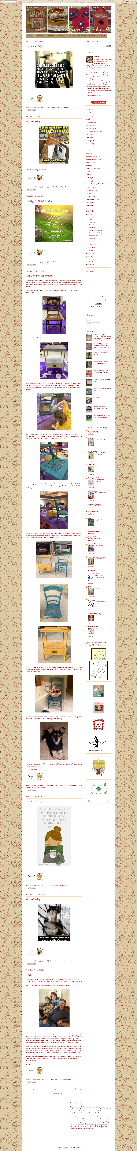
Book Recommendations (92, 131)
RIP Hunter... (96, 397)
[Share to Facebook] (33, 110)
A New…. (97, 466)
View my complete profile (93, 95)
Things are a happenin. (94, 513)
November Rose (92, 544)
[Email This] (28, 110)
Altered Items (58, 785)
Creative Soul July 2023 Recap (96, 506)
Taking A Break (99, 545)
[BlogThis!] (30, 110)
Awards (102, 36)
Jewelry (88, 165)
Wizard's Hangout (93, 626)
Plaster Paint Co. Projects (40, 276)
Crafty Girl (91, 464)
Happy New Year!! (93, 433)
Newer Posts (30, 1089)
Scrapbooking (90, 187)
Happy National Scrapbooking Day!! (100, 576)
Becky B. (98, 56)
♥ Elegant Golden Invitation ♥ (99, 480)
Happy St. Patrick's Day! (39, 201)
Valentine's (89, 205)
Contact (40, 36)
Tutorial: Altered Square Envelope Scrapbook (100, 362)
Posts (89, 320)
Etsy (87, 150)
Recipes (61, 36)
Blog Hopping (90, 128)
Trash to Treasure (31, 787)
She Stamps (91, 587)
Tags (87, 193)
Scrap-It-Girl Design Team (93, 184)
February (92, 244)
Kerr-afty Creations (93, 511)
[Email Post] (48, 107)
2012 (89, 259)
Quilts (87, 175)
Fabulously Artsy (93, 491)
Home (30, 36)
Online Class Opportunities (94, 168)
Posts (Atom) (58, 1094)
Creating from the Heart (94, 478)
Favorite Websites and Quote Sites (82, 36)
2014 (89, 253)
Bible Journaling (90, 122)
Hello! (29, 975)
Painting (79, 785)
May (91, 219)
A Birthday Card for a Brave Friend (101, 454)
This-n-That (58, 1079)
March (92, 222)
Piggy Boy (97, 588)
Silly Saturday (33, 121)
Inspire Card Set (99, 628)
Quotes (57, 107)
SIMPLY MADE (92, 600)
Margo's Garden (92, 537)
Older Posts (77, 1089)
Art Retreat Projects (100, 440)
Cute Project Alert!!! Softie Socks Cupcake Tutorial (100, 371)
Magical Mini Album (100, 615)
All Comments (92, 324)
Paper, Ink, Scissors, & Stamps (96, 557)
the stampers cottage (94, 613)
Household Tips (90, 162)
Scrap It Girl (91, 570)
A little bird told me (100, 492)
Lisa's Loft (90, 518)
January (92, 247)
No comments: (65, 107)
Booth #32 (90, 438)
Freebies (88, 153)
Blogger (76, 1147)
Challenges (89, 141)
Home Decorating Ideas (69, 785)
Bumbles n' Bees (92, 451)
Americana (89, 116)
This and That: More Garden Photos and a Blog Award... (101, 416)
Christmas (89, 144)
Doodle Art (89, 147)
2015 (89, 251)
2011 (89, 262)
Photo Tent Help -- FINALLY (95, 538)
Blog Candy (89, 125)
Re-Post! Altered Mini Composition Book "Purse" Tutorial (101, 408)
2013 (89, 256)
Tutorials (51, 36)
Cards (87, 137)
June (91, 217)
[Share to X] (31, 110)
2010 (89, 264)
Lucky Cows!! (98, 520)
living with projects (93, 531)
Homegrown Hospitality (94, 504)
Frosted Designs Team (92, 156)
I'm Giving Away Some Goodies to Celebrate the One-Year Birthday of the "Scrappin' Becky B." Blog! (102, 337)
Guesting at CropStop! (101, 602)
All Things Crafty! (93, 431)
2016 (89, 214)
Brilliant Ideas (90, 134)
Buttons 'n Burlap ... (100, 558)
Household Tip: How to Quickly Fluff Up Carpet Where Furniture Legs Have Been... (101, 346)
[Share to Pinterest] (35, 110)
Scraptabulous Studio (94, 574)
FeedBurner (102, 307)
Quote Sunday (33, 46)
